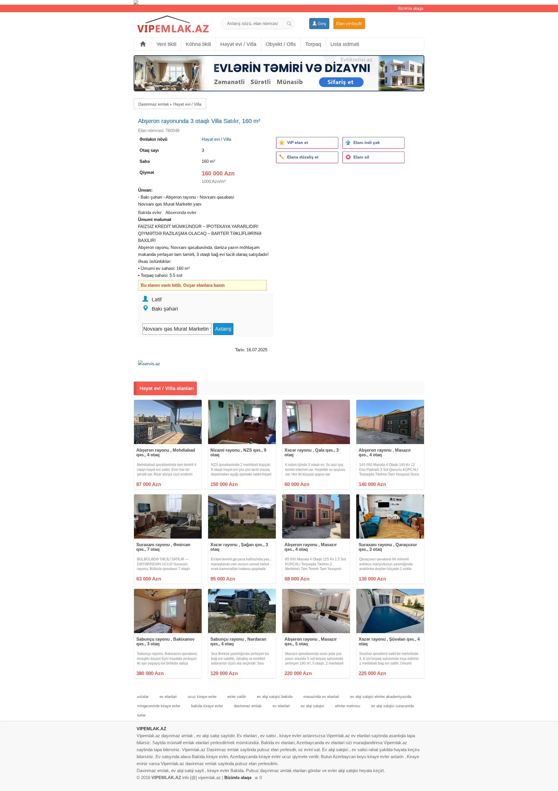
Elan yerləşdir (349, 23)
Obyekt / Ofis (281, 44)
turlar (141, 715)
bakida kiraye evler (207, 706)
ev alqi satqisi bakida (274, 696)
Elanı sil (361, 157)
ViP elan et (297, 142)
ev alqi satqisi (312, 706)
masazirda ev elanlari (321, 696)
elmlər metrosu (347, 706)
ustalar (143, 696)
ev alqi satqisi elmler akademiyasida (380, 696)
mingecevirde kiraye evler (158, 706)
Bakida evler (150, 212)
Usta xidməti (344, 44)
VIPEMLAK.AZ (151, 728)
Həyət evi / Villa (238, 44)
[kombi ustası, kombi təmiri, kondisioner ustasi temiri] (279, 2)
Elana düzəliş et (303, 157)
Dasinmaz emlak (153, 104)
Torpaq (313, 44)
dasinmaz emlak (248, 706)
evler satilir (237, 696)
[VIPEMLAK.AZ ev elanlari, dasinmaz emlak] (173, 24)
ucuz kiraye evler (202, 696)
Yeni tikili (166, 44)
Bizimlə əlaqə (410, 8)
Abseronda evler (180, 212)
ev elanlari (168, 696)
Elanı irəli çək (366, 142)
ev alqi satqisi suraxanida (392, 706)
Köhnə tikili (198, 44)
